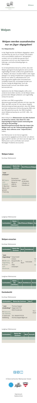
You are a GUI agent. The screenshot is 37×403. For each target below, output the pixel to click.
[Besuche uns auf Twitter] (18, 372)
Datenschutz (18, 396)
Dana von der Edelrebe (6, 313)
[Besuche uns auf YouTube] (21, 372)
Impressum (18, 394)
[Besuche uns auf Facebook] (15, 372)
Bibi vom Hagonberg (6, 262)
